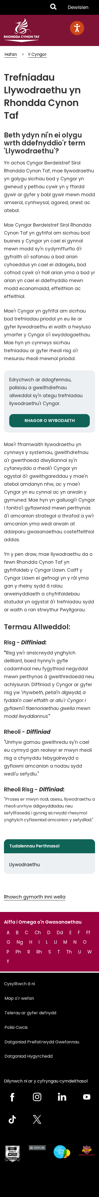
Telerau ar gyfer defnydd (30, 1013)
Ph (18, 952)
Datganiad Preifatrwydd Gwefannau (41, 1042)
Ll (55, 942)
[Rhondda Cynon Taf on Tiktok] (12, 1119)
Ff (88, 932)
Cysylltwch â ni (19, 984)
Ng (20, 942)
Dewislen (78, 9)
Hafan (10, 54)
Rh (39, 952)
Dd (60, 932)
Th (69, 952)
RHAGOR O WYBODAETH (50, 421)
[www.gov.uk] (12, 1154)
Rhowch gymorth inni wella (34, 897)
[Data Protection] (86, 1150)
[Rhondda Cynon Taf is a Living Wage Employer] (62, 1151)
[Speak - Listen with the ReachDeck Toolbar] (77, 28)
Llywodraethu (24, 864)
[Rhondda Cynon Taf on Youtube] (86, 1097)
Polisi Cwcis (16, 1027)
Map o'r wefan (19, 998)
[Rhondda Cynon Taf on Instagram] (37, 1097)
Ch (38, 932)
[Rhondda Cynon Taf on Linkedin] (62, 1097)
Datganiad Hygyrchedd (28, 1056)
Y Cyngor (37, 54)
